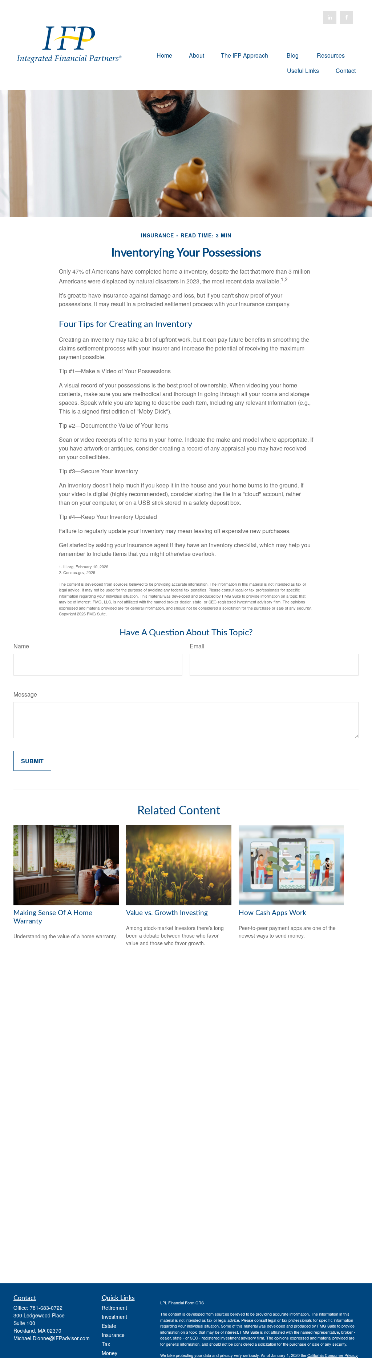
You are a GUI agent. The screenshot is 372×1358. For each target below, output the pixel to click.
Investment (114, 1316)
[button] (164, 54)
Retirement (114, 1307)
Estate (109, 1325)
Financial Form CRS (186, 1302)
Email (197, 646)
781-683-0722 (46, 1307)
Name (21, 646)
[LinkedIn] (329, 17)
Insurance (113, 1334)
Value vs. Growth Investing (167, 913)
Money (109, 1353)
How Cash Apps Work (272, 913)
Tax (106, 1343)
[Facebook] (346, 17)
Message (25, 694)
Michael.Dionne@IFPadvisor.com (51, 1338)
